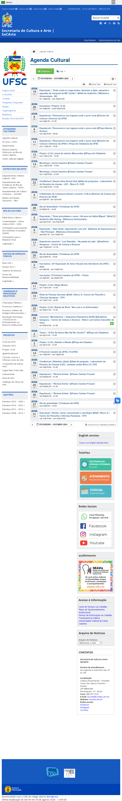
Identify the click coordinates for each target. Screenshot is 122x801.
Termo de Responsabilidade (10, 275)
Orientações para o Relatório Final (11, 238)
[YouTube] (95, 546)
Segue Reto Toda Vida (12, 370)
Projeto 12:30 (8, 349)
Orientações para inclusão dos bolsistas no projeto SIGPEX (14, 231)
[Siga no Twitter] (105, 23)
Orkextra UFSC (9, 345)
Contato (6, 98)
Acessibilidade (74, 9)
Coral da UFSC (9, 341)
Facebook (84, 704)
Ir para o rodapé (54, 9)
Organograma (9, 110)
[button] (100, 425)
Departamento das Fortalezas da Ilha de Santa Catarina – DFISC (13, 185)
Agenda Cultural (9, 138)
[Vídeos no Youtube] (110, 23)
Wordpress (52, 796)
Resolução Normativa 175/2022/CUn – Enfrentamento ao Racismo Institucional (12, 321)
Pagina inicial (8, 90)
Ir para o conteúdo (9, 9)
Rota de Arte (8, 378)
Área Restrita (90, 40)
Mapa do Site (104, 9)
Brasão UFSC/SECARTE (13, 118)
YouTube (84, 710)
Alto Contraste (89, 9)
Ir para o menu (25, 9)
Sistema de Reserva (11, 270)
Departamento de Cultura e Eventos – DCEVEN (14, 192)
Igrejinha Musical (10, 353)
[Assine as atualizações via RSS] (119, 23)
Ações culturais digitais (13, 158)
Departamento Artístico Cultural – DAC (13, 177)
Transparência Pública (89, 618)
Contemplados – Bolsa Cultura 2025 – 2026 (13, 222)
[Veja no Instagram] (114, 23)
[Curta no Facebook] (101, 23)
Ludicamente (8, 374)
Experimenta (8, 145)
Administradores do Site (109, 40)
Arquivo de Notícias (88, 639)
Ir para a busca (39, 9)
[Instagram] (95, 537)
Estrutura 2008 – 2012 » (13, 413)
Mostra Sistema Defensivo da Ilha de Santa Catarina (12, 152)
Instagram (84, 707)
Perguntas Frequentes (12, 102)
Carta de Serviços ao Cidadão (93, 606)
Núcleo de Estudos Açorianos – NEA (11, 199)
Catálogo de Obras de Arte (12, 383)
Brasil (9, 2)
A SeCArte (7, 94)
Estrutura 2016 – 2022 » (13, 405)
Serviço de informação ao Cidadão (95, 615)
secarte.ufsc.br (96, 699)
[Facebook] (95, 529)
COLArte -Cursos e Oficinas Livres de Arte (13, 358)
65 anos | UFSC (9, 141)
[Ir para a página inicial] (33, 51)
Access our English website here (93, 442)
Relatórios (7, 114)
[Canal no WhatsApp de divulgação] (95, 520)
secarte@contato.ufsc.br (98, 696)
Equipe (5, 106)
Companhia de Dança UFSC (12, 365)
